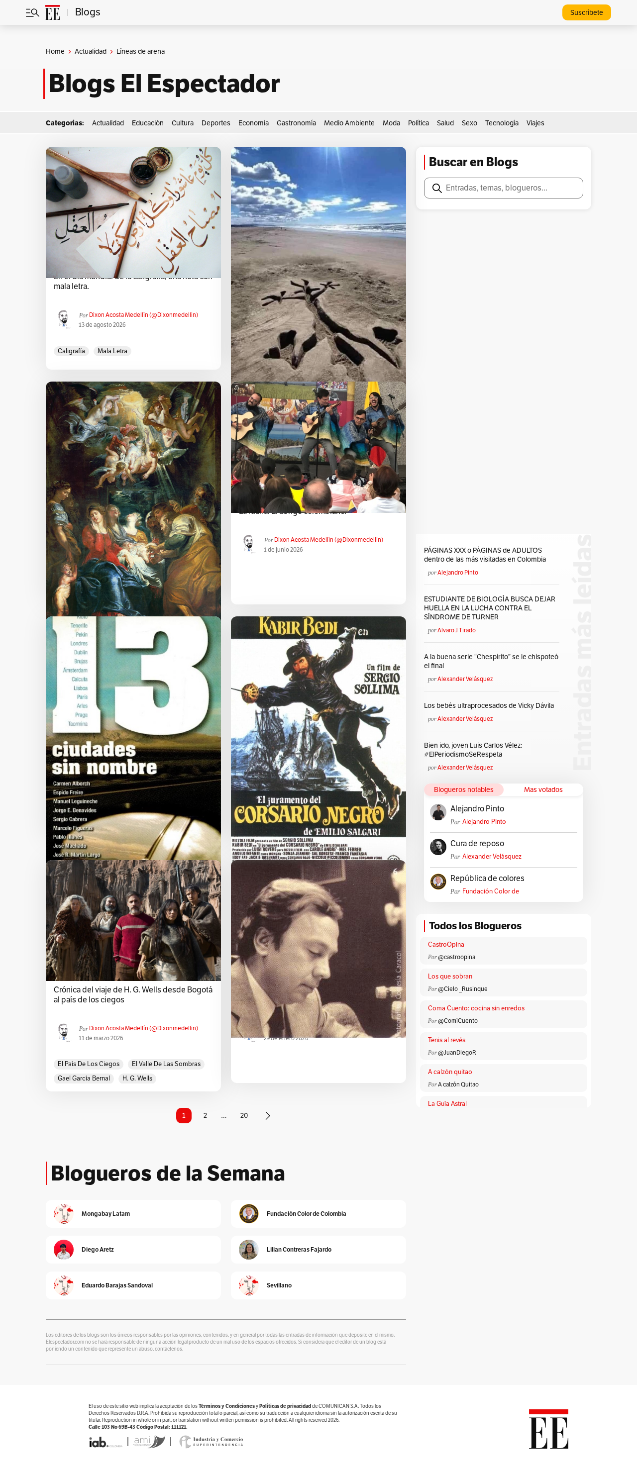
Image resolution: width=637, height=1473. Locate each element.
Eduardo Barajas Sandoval (117, 1285)
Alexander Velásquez (465, 679)
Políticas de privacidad (285, 1406)
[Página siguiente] (268, 1116)
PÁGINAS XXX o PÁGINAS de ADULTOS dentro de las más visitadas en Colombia (485, 555)
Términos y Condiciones (227, 1406)
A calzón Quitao (458, 1084)
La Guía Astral (447, 1104)
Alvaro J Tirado (456, 630)
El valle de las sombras (166, 1064)
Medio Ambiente (349, 123)
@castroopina (456, 957)
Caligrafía (71, 351)
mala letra (112, 351)
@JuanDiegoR (457, 1052)
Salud (445, 123)
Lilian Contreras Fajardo (299, 1249)
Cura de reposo (477, 844)
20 (244, 1115)
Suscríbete (586, 12)
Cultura (183, 123)
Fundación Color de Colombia (490, 891)
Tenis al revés (446, 1040)
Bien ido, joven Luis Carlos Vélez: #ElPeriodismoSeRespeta (473, 750)
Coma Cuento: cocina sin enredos (476, 1008)
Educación (148, 123)
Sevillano (279, 1285)
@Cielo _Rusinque (463, 988)
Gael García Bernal (84, 1078)
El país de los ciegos (88, 1064)
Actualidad (90, 51)
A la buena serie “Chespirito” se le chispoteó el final (491, 661)
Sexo (469, 123)
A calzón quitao (450, 1072)
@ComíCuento (458, 1020)
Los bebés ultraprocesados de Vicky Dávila (490, 705)
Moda (391, 123)
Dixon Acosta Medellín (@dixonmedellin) (143, 314)
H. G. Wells (137, 1078)
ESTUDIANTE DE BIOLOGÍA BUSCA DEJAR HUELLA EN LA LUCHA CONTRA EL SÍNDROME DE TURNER (489, 608)
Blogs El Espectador (164, 83)
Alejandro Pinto (457, 572)
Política (418, 123)
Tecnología (502, 123)
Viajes (535, 123)
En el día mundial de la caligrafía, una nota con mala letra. (133, 282)
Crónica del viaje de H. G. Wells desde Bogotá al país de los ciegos (133, 995)
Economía (253, 123)
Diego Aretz (98, 1249)
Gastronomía (296, 123)
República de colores (487, 879)
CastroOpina (446, 945)
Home (55, 51)
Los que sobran (450, 977)
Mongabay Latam (106, 1213)
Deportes (216, 123)
